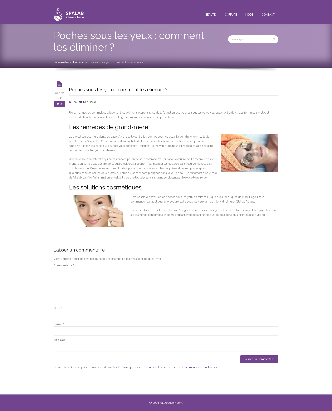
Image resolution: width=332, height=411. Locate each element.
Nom (58, 308)
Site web (60, 339)
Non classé (89, 101)
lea (75, 101)
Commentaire (64, 265)
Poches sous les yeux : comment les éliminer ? (118, 89)
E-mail (59, 324)
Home (77, 62)
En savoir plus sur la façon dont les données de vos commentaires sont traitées (167, 367)
